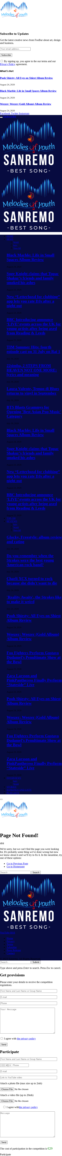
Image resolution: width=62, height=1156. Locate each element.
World (16, 242)
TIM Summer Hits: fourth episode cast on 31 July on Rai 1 (33, 349)
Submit (36, 962)
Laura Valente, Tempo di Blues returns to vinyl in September (33, 390)
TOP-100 (11, 518)
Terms (10, 944)
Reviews (12, 521)
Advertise (12, 947)
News (10, 239)
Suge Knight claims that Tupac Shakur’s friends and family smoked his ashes (33, 278)
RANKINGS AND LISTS (19, 790)
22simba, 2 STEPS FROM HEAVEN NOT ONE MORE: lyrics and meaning (32, 370)
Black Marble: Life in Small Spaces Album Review (28, 90)
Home (10, 236)
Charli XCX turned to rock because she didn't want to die (32, 580)
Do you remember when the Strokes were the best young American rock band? (30, 560)
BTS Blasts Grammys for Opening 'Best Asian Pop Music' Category (34, 411)
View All (17, 248)
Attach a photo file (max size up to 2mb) (21, 1083)
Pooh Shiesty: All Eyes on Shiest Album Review (26, 78)
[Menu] (1, 117)
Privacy (11, 941)
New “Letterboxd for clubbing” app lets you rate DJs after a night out (33, 301)
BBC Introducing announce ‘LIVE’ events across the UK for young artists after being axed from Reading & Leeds (34, 326)
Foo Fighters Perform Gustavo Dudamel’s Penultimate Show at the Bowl (34, 657)
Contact (11, 953)
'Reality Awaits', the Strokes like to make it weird (34, 599)
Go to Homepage (16, 866)
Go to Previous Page (17, 863)
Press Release (14, 950)
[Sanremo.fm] (14, 827)
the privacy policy (26, 1038)
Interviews (14, 778)
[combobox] (6, 1065)
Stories (11, 787)
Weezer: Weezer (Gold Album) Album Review (25, 104)
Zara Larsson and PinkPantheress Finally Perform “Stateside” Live (34, 680)
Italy (15, 245)
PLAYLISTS (13, 793)
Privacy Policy (7, 64)
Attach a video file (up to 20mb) (16, 1095)
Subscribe (9, 116)
